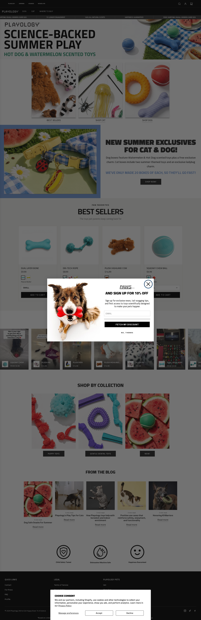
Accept (99, 613)
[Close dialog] (148, 284)
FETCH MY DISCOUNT (127, 324)
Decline (129, 613)
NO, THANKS (127, 332)
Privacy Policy (65, 606)
